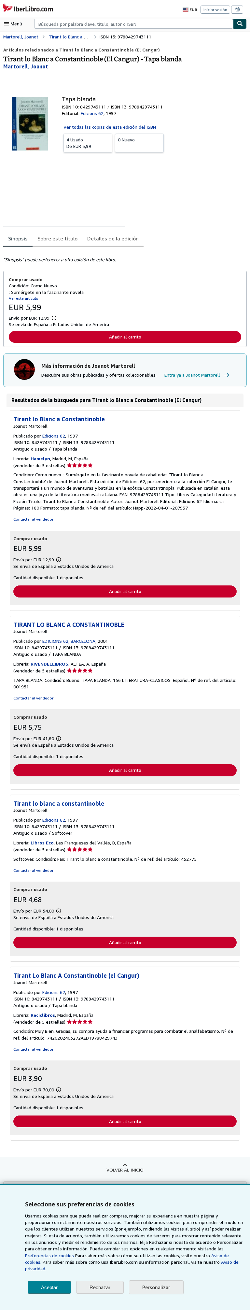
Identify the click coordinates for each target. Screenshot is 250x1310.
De (78, 143)
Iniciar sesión (215, 9)
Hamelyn (40, 458)
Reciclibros (43, 1015)
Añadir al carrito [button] (125, 336)
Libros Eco (42, 842)
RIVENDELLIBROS (49, 664)
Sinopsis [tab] (18, 238)
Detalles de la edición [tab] (113, 238)
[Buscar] (239, 24)
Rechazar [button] (100, 1287)
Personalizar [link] (156, 1287)
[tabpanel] (122, 255)
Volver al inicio (125, 1170)
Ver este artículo (23, 298)
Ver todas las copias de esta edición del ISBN (109, 127)
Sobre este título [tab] (57, 238)
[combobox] (133, 24)
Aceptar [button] (49, 1287)
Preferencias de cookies (49, 1255)
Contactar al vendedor (33, 519)
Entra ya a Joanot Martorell (192, 375)
